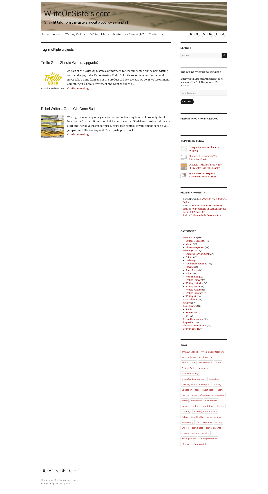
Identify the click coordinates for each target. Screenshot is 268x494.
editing (217, 384)
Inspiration (188, 322)
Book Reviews (190, 306)
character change (190, 373)
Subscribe (187, 101)
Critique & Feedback (195, 241)
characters (213, 379)
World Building (193, 276)
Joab (185, 215)
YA (187, 316)
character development (193, 379)
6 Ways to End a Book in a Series (207, 215)
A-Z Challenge (190, 299)
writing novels (189, 438)
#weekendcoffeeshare (212, 352)
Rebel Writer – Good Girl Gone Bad (68, 108)
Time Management (195, 247)
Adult (188, 309)
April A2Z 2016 (189, 362)
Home (45, 34)
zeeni (185, 209)
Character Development (197, 254)
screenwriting (214, 417)
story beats (197, 428)
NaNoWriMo (211, 400)
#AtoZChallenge (190, 352)
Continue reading (78, 88)
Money (189, 244)
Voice (188, 273)
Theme (185, 433)
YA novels (186, 444)
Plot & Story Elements (196, 263)
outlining (208, 406)
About (57, 34)
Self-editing (188, 422)
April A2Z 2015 (206, 357)
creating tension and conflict (196, 384)
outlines (196, 406)
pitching (220, 406)
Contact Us (156, 34)
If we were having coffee (212, 395)
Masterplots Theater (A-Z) (129, 34)
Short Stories (192, 270)
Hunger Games (189, 395)
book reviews (205, 362)
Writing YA (191, 296)
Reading (186, 411)
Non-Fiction (192, 312)
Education (187, 390)
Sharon (185, 428)
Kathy (185, 400)
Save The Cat (197, 417)
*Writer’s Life (97, 34)
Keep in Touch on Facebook (199, 118)
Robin (185, 417)
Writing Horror (193, 286)
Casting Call (188, 368)
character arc (203, 368)
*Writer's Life (190, 237)
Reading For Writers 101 (205, 411)
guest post (207, 390)
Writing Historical (194, 283)
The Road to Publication (194, 325)
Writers (195, 433)
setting (218, 422)
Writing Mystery (194, 289)
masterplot (196, 400)
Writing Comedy (194, 280)
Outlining (190, 260)
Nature (185, 406)
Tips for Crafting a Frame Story (207, 205)
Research (190, 267)
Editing (189, 257)
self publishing (204, 422)
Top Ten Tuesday (191, 329)
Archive (187, 303)
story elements (213, 428)
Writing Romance (194, 293)
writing (206, 433)
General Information (193, 319)
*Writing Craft (73, 34)
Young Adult (200, 444)
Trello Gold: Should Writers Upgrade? (70, 62)
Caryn (218, 362)
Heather (220, 390)
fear (197, 390)
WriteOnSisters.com (77, 13)
